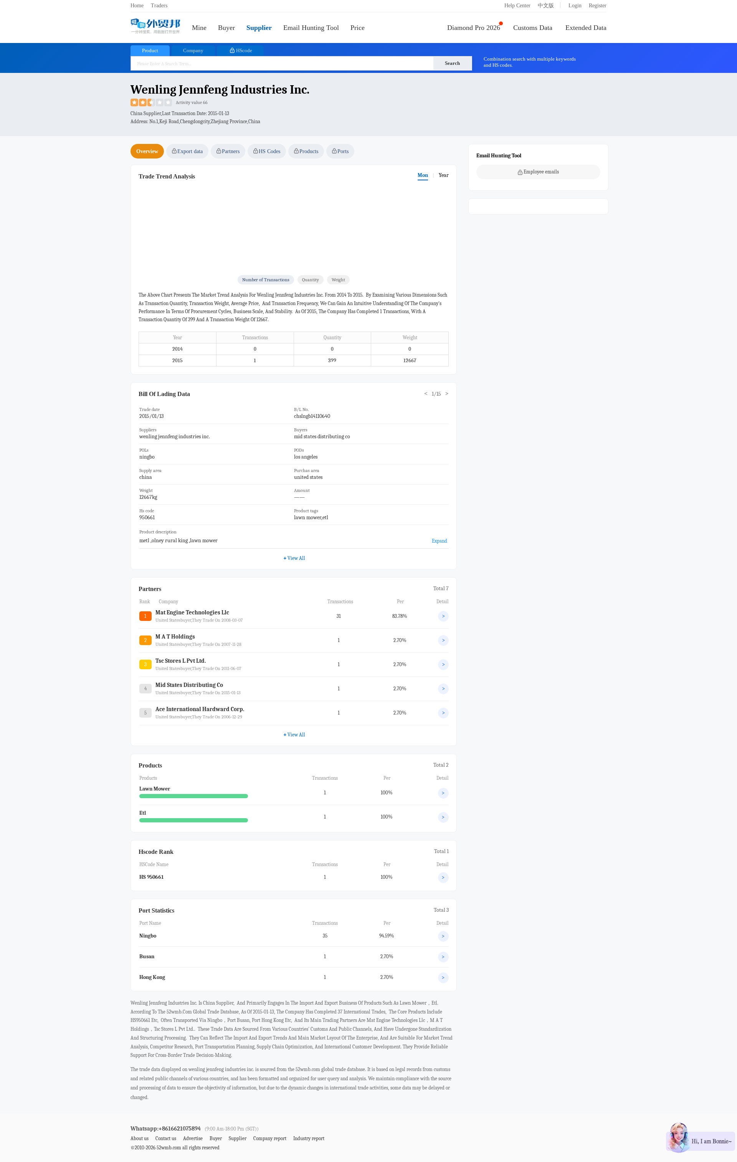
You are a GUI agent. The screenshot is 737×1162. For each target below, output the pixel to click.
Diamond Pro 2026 (473, 27)
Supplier (259, 27)
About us (140, 1138)
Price (357, 27)
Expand (439, 541)
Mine (199, 27)
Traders (159, 5)
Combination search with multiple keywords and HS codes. (530, 62)
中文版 (546, 5)
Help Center (517, 5)
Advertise (193, 1138)
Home (137, 5)
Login (575, 5)
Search (452, 63)
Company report (269, 1138)
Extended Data (585, 27)
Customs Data (532, 27)
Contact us (165, 1138)
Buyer (226, 27)
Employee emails (541, 172)
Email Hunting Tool (311, 27)
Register (597, 5)
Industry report (308, 1138)
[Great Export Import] (155, 26)
